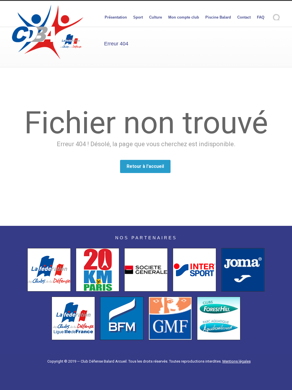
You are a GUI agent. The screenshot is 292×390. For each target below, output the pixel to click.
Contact (244, 17)
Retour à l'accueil (145, 166)
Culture (155, 17)
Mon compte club (183, 17)
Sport (138, 17)
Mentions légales (236, 361)
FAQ (260, 17)
